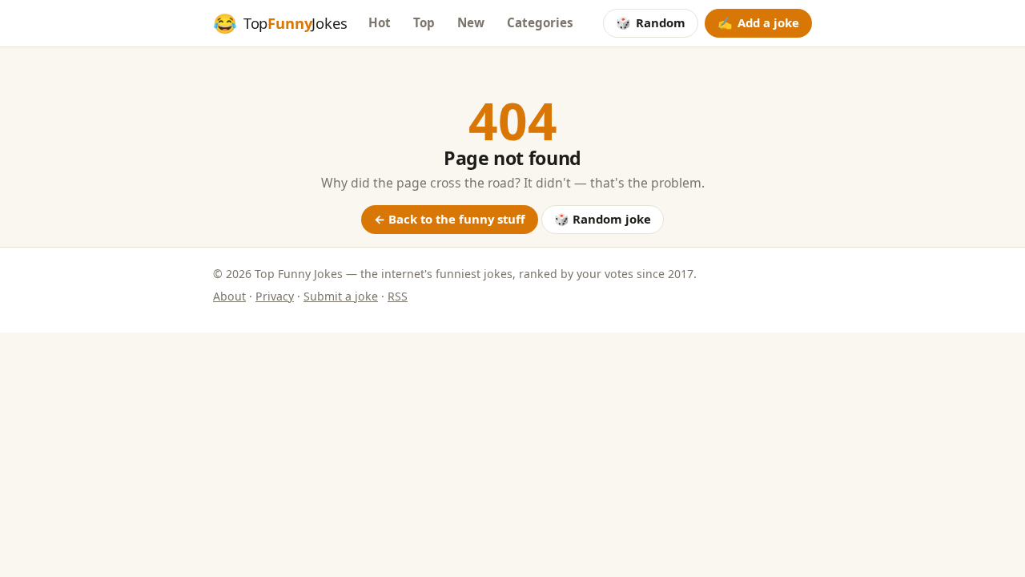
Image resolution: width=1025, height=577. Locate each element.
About (229, 296)
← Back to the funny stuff (449, 219)
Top (424, 22)
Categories (540, 22)
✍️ (758, 22)
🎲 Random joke (602, 219)
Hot (379, 22)
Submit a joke (340, 296)
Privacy (274, 296)
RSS (398, 296)
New (470, 22)
